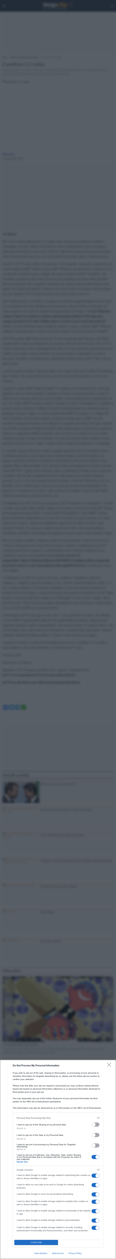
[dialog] (58, 1159)
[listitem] (58, 1117)
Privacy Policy (75, 1253)
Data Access (58, 1253)
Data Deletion (40, 1253)
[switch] (95, 1124)
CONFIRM (36, 1242)
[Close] (110, 1066)
